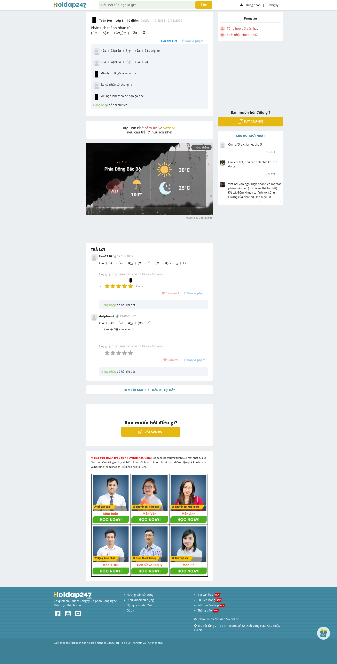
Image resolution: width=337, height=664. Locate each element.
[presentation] (119, 33)
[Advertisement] (250, 73)
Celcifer (146, 20)
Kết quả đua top (211, 605)
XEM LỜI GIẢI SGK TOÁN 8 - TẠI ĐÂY (149, 390)
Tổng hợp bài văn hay (242, 28)
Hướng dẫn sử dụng (140, 594)
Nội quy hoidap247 (140, 605)
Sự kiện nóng (209, 600)
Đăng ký (273, 5)
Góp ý (131, 610)
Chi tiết (270, 152)
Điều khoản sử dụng (140, 600)
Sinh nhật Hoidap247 (242, 35)
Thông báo (208, 610)
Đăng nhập (253, 5)
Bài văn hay (208, 594)
